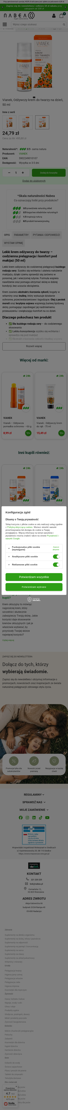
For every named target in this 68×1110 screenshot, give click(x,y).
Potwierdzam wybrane (34, 587)
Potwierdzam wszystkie (34, 577)
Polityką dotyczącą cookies (20, 527)
